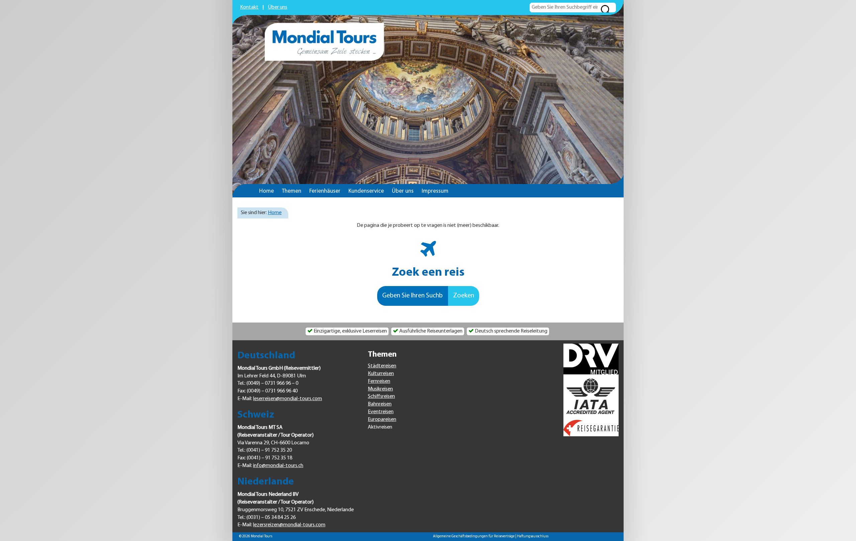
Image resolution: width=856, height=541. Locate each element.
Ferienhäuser (324, 191)
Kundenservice (366, 191)
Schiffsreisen (381, 396)
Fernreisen (379, 381)
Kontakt (249, 7)
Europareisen (382, 419)
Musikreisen (380, 389)
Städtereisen (382, 366)
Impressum (435, 191)
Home (266, 191)
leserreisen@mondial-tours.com (287, 398)
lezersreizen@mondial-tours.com (289, 525)
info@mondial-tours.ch (278, 465)
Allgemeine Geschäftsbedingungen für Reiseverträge (474, 536)
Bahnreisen (380, 404)
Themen (291, 191)
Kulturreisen (381, 373)
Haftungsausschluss (532, 536)
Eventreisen (381, 412)
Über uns (277, 7)
